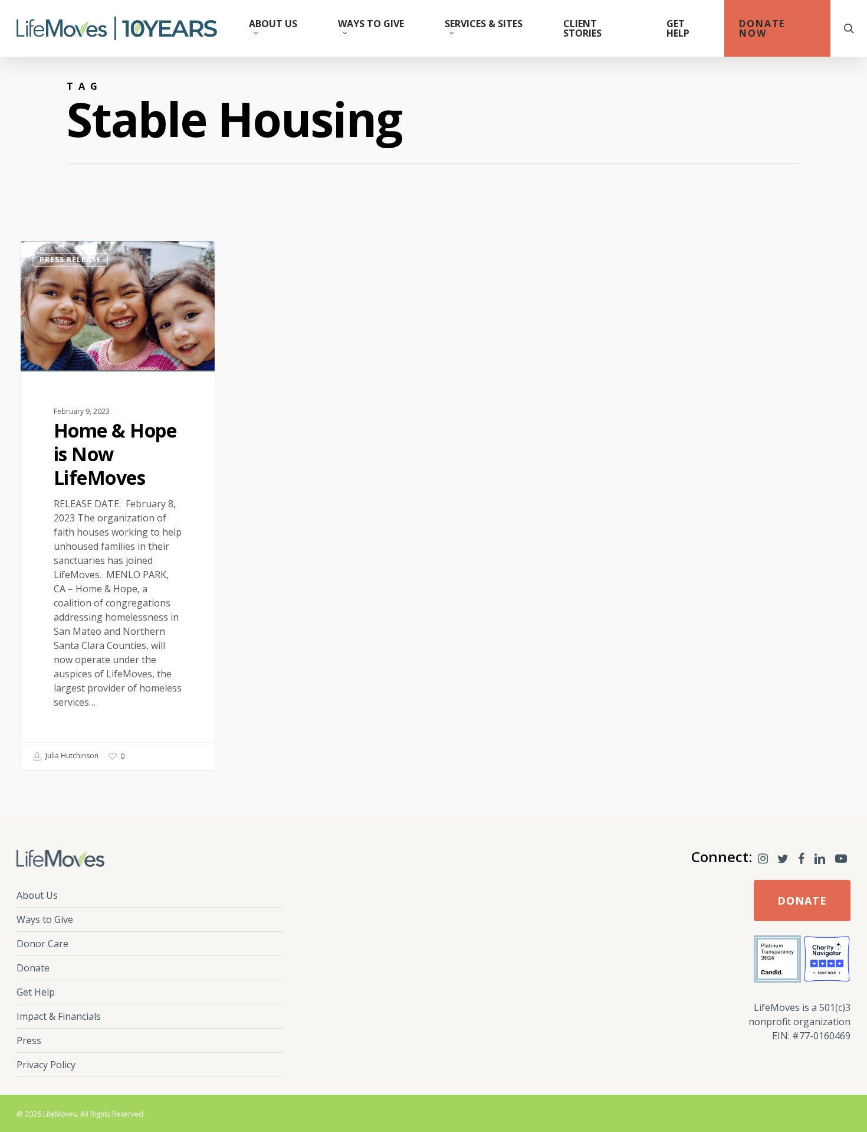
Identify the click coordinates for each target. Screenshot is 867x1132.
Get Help (36, 992)
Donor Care (42, 943)
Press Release (70, 260)
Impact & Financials (59, 1016)
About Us (37, 895)
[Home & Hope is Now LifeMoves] (118, 505)
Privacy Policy (46, 1064)
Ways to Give (45, 919)
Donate (33, 967)
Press (29, 1040)
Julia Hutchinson (71, 756)
